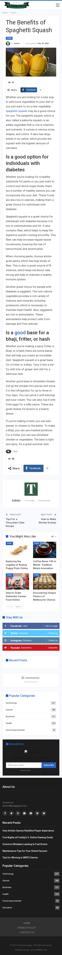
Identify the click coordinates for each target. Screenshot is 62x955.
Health (9, 723)
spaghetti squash (16, 111)
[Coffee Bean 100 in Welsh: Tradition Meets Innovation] (44, 550)
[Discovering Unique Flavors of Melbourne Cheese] (44, 581)
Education (7, 907)
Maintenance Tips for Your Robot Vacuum (24, 851)
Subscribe (49, 765)
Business (10, 716)
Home (26, 923)
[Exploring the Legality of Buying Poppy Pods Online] (17, 550)
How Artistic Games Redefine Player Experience (28, 830)
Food (9, 38)
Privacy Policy (27, 927)
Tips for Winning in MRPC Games (20, 857)
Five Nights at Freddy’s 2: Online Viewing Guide (27, 837)
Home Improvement (15, 730)
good (20, 332)
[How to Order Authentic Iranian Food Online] (17, 581)
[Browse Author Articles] (31, 489)
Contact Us (27, 932)
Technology (11, 703)
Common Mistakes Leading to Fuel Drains (24, 844)
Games (9, 709)
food (15, 451)
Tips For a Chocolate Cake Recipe (15, 523)
